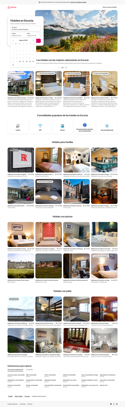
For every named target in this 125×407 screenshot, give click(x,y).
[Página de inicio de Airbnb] (12, 7)
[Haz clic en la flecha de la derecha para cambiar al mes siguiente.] (33, 40)
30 (33, 61)
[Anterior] (58, 67)
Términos (29, 404)
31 (13, 65)
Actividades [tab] (29, 369)
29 (30, 61)
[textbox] (18, 35)
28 (26, 61)
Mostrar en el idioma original (78, 2)
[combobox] (25, 29)
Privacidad (23, 404)
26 (20, 61)
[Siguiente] (66, 67)
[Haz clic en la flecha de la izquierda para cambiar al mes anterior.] (13, 40)
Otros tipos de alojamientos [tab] (15, 369)
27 (23, 61)
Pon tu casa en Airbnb (109, 7)
